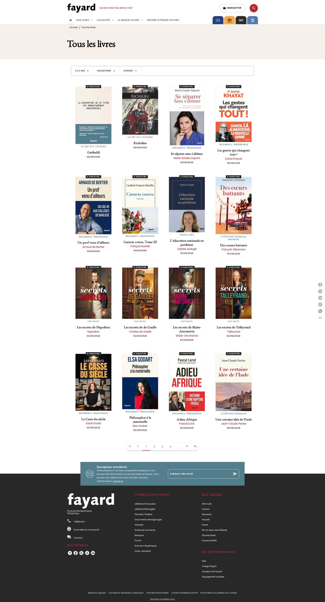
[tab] (70, 20)
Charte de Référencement (184, 592)
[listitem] (70, 553)
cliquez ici (118, 481)
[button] (232, 8)
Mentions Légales (97, 592)
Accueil (73, 27)
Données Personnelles (157, 592)
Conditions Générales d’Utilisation (126, 592)
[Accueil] (81, 8)
